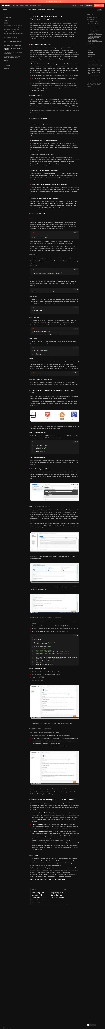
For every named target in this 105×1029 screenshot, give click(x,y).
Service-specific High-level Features (41, 379)
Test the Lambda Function (40, 729)
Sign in (81, 5)
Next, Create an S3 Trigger (38, 668)
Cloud (6, 23)
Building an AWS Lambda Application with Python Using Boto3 (52, 391)
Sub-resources (34, 317)
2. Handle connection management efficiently (44, 140)
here (62, 72)
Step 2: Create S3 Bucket (37, 457)
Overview (5, 9)
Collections (33, 338)
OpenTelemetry (7, 17)
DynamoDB (39, 103)
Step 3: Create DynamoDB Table (40, 469)
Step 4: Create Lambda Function (40, 507)
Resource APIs (34, 219)
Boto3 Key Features (38, 213)
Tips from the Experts (38, 119)
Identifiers (33, 255)
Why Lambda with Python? (40, 45)
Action (32, 278)
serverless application (45, 398)
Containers (6, 20)
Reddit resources (8, 63)
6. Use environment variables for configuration (44, 198)
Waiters (32, 359)
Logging (6, 60)
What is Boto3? (36, 96)
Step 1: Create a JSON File (38, 432)
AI (4, 15)
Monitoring (6, 68)
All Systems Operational (9, 1028)
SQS (45, 103)
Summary (34, 855)
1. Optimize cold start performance (40, 124)
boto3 (48, 101)
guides (29, 9)
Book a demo (89, 5)
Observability (7, 65)
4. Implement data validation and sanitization (44, 170)
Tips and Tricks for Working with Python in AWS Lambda (52, 800)
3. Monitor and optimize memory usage (42, 154)
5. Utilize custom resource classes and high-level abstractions (48, 184)
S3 (34, 103)
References (33, 296)
